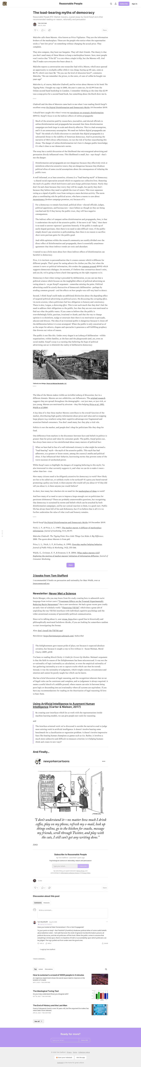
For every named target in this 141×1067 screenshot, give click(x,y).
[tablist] (42, 903)
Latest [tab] (41, 969)
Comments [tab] (37, 903)
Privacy (69, 1052)
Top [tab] (35, 969)
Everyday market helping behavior (87, 544)
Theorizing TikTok (70, 607)
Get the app (80, 1057)
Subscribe (124, 4)
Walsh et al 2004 (40, 407)
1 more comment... (39, 959)
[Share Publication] (116, 4)
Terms (75, 1052)
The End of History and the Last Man (50, 1005)
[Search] (111, 4)
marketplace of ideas (88, 491)
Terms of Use (80, 871)
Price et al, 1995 (97, 404)
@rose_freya (67, 619)
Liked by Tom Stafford (46, 924)
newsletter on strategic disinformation (87, 112)
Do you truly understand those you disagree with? (51, 994)
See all (37, 1021)
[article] (70, 980)
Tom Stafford (42, 23)
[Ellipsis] (107, 921)
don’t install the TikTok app (50, 630)
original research (98, 398)
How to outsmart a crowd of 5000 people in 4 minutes (58, 975)
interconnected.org (41, 583)
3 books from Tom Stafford (50, 575)
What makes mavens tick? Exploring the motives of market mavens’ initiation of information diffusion (66, 554)
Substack (60, 1063)
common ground (89, 266)
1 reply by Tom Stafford (47, 949)
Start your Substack (65, 1057)
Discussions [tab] (49, 969)
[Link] (30, 575)
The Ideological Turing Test (46, 991)
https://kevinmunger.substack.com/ (58, 635)
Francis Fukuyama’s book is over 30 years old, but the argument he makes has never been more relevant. (61, 1009)
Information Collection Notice (70, 873)
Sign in (134, 4)
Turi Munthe (41, 922)
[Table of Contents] (2, 533)
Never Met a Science (62, 593)
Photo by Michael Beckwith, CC (56, 383)
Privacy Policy (86, 873)
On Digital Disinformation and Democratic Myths (68, 107)
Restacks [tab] (47, 903)
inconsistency (39, 199)
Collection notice (84, 1052)
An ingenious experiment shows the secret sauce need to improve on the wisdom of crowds (59, 979)
